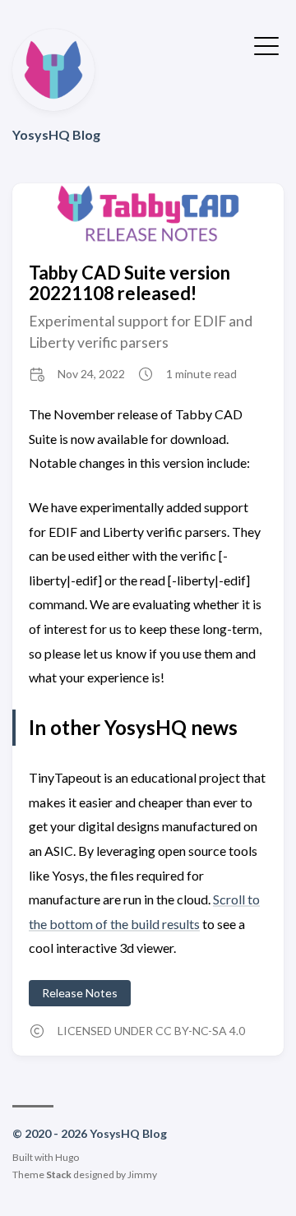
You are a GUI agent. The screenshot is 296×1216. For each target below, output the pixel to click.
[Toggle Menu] (266, 44)
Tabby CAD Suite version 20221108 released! (129, 282)
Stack (59, 1174)
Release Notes (80, 993)
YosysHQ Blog (56, 134)
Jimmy (142, 1174)
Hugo (67, 1157)
